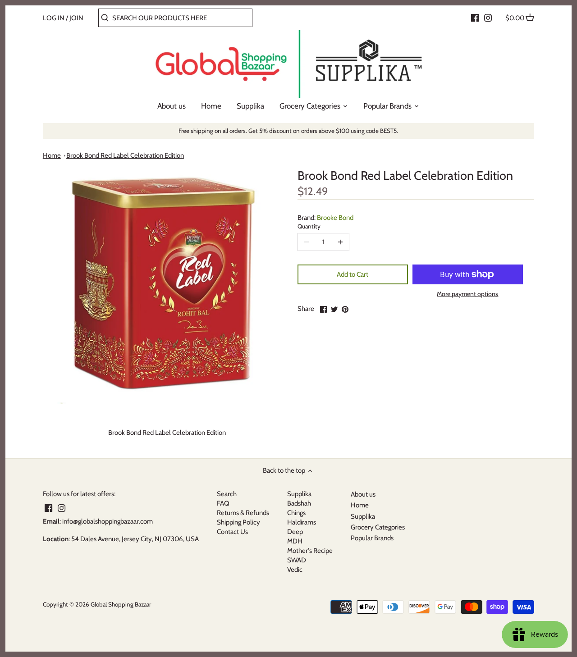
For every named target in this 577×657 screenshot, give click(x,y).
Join (76, 18)
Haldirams (301, 522)
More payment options (467, 294)
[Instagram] (488, 17)
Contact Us (232, 532)
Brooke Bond (335, 218)
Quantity (309, 226)
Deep (295, 532)
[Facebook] (475, 17)
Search (227, 494)
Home (52, 155)
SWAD (296, 560)
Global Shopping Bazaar (121, 604)
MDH (294, 541)
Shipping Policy (238, 522)
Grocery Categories (378, 527)
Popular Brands (372, 538)
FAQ (223, 503)
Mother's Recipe (310, 551)
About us (363, 494)
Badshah (299, 503)
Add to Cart (352, 274)
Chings (296, 513)
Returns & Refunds (243, 513)
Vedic (294, 570)
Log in (53, 18)
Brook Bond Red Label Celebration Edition (125, 155)
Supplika (299, 494)
